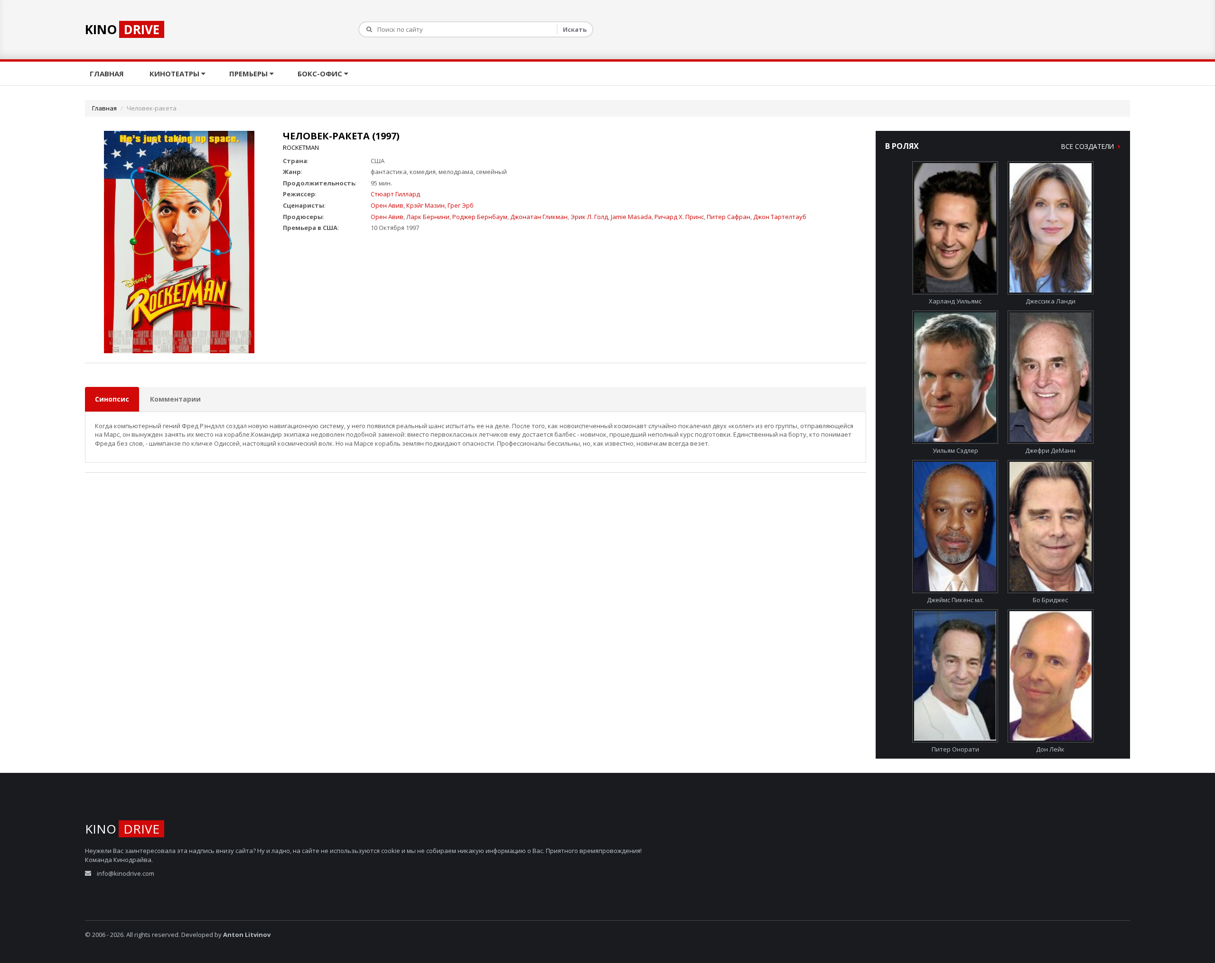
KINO (122, 29)
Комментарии (175, 399)
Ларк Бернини (427, 216)
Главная (108, 73)
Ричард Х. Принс (679, 216)
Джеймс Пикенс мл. (955, 600)
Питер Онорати (955, 749)
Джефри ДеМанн (1050, 450)
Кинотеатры (175, 73)
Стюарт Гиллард (395, 194)
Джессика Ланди (1050, 301)
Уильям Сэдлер (955, 450)
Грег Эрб (461, 205)
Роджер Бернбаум (479, 216)
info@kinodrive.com (125, 873)
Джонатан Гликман (539, 216)
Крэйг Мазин (425, 205)
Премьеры (249, 73)
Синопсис (112, 399)
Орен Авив (387, 205)
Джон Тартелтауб (779, 216)
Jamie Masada (631, 216)
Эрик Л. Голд (589, 216)
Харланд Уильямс (955, 301)
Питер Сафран (728, 216)
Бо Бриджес (1050, 600)
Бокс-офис (321, 73)
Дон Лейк (1050, 749)
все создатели (1088, 146)
